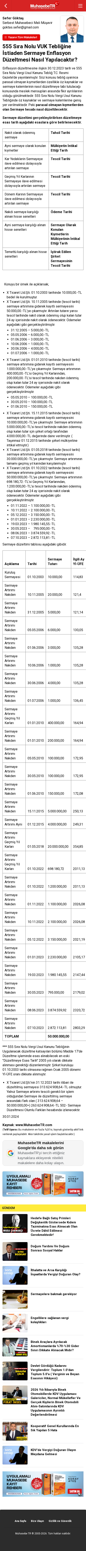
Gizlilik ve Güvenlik (60, 1521)
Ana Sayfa (20, 1521)
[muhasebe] (43, 9)
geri (5, 5)
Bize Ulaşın (37, 1521)
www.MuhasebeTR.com (33, 1125)
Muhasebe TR (23, 1533)
